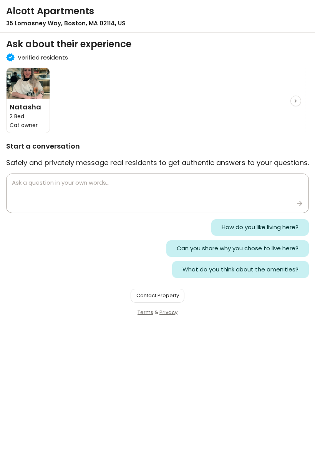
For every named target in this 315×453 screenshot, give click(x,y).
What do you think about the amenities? (240, 269)
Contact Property (157, 295)
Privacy (168, 312)
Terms (145, 312)
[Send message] (299, 203)
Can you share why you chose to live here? (237, 248)
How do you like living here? (260, 227)
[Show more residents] (295, 101)
